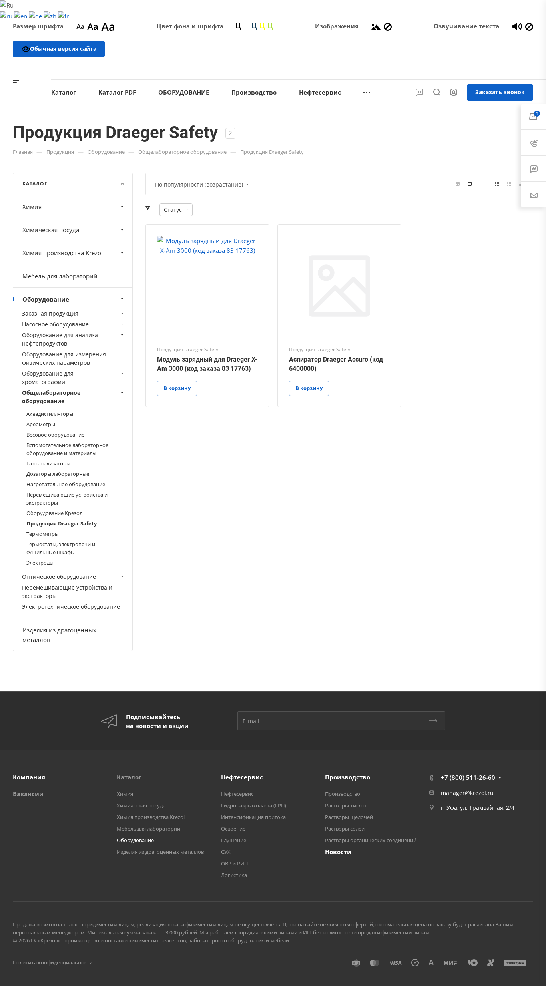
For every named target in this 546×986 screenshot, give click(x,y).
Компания (29, 777)
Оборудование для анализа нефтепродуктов (60, 339)
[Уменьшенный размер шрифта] (80, 26)
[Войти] (453, 92)
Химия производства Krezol (62, 253)
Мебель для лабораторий (60, 276)
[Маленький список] (458, 184)
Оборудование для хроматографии (48, 378)
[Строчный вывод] (509, 184)
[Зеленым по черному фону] (270, 26)
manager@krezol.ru (467, 793)
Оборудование (45, 299)
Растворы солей (345, 828)
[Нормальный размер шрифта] (92, 26)
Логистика (234, 875)
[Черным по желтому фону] (262, 26)
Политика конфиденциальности (52, 962)
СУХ (226, 851)
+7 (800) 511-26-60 (500, 68)
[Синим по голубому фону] (254, 26)
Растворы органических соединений (370, 840)
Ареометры (40, 424)
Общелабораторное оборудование (51, 397)
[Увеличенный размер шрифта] (108, 26)
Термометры (42, 533)
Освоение (233, 828)
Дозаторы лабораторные (57, 473)
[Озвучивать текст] (517, 26)
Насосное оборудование (55, 324)
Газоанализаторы (48, 463)
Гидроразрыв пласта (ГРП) (253, 805)
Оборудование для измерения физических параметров (64, 358)
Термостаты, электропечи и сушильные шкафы (60, 548)
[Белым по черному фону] (246, 26)
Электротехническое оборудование (71, 606)
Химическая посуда (50, 230)
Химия (32, 207)
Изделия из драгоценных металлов (59, 635)
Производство (347, 777)
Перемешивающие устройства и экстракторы (67, 498)
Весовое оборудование (55, 434)
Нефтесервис (242, 777)
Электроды (40, 562)
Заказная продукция (50, 313)
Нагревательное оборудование (65, 484)
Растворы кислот (346, 805)
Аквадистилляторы (49, 413)
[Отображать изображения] (376, 26)
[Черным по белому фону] (238, 26)
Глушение (233, 840)
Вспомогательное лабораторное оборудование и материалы (67, 449)
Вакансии (28, 794)
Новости (338, 852)
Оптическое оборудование (59, 576)
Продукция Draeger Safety (61, 523)
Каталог (129, 777)
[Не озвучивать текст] (529, 26)
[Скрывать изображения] (388, 26)
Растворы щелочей (349, 817)
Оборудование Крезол (54, 513)
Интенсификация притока (253, 817)
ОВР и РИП (234, 863)
